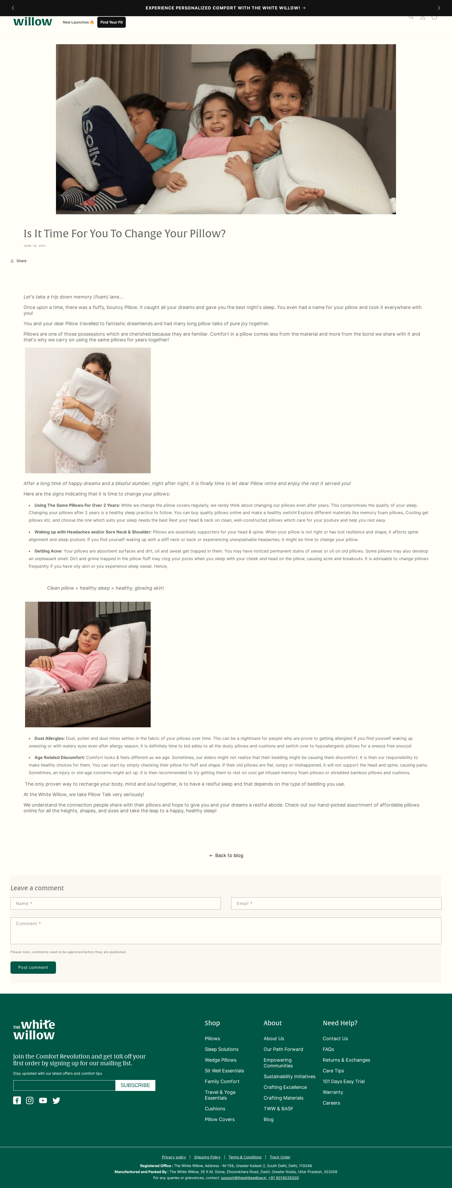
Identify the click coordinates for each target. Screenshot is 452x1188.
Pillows (212, 1038)
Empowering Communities (278, 1062)
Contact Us (335, 1038)
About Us (274, 1038)
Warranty (333, 1092)
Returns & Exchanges (346, 1060)
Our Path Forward (283, 1049)
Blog (269, 1119)
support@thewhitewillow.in (243, 1177)
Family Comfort (222, 1081)
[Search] (411, 16)
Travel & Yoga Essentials (220, 1095)
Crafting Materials (283, 1098)
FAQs (328, 1049)
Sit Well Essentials (224, 1070)
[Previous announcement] (13, 8)
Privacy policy (174, 1157)
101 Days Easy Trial (344, 1081)
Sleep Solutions (222, 1049)
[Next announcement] (439, 8)
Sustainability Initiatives (289, 1076)
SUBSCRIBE (135, 1085)
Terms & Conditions (245, 1157)
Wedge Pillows (220, 1060)
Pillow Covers (220, 1119)
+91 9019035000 (283, 1177)
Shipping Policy (207, 1157)
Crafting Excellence (285, 1087)
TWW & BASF (278, 1108)
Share (21, 260)
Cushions (215, 1108)
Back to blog (229, 855)
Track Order (280, 1157)
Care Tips (333, 1070)
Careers (331, 1103)
